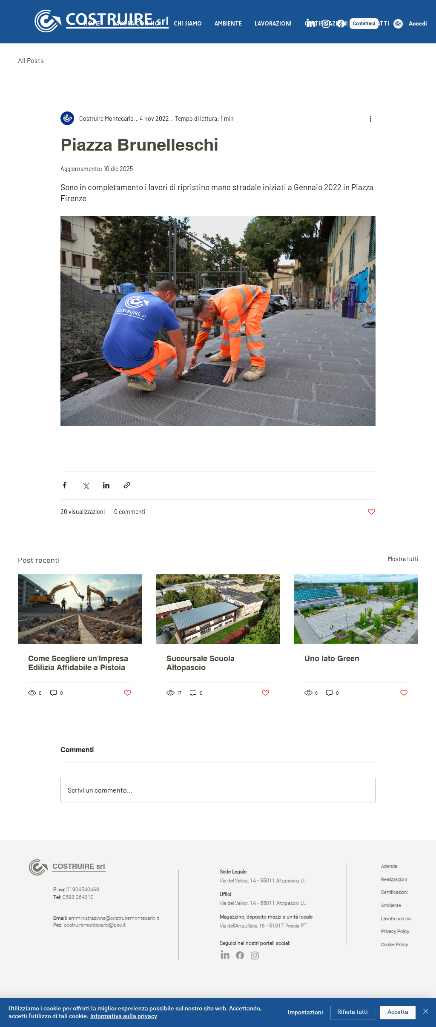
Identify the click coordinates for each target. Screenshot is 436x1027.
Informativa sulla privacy (123, 1016)
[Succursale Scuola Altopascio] (218, 609)
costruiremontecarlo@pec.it (95, 925)
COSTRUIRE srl (78, 866)
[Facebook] (341, 23)
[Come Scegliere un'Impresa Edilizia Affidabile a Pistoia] (80, 609)
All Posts (31, 60)
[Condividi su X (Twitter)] (85, 485)
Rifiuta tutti (352, 1012)
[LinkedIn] (311, 23)
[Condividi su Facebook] (64, 485)
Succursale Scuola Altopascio (200, 663)
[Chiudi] (426, 1012)
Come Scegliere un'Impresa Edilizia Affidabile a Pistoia (78, 663)
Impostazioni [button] (305, 1013)
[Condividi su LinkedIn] (106, 485)
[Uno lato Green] (356, 609)
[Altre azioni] (370, 118)
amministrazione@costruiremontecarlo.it (114, 918)
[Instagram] (326, 23)
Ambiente (391, 905)
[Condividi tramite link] (127, 485)
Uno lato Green (331, 658)
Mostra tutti (403, 558)
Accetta (397, 1012)
